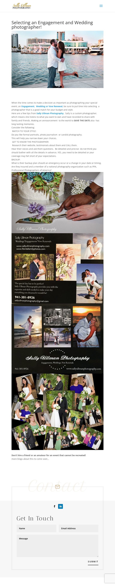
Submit (93, 561)
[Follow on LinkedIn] (60, 506)
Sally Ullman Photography (50, 113)
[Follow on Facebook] (54, 506)
